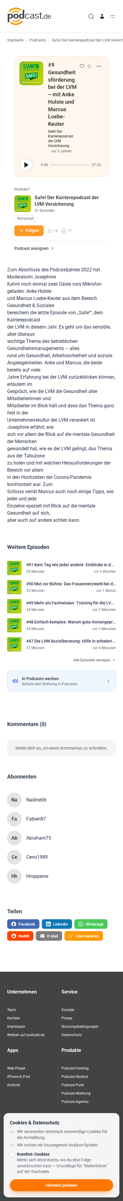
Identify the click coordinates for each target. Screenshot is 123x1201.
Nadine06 (36, 800)
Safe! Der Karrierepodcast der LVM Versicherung (60, 138)
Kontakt (67, 1010)
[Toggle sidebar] (113, 16)
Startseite (15, 40)
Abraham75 (38, 838)
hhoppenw (37, 876)
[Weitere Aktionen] (99, 66)
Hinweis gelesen (61, 1185)
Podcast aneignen (31, 248)
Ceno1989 (37, 857)
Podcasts (38, 40)
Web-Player (16, 1068)
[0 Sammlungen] (89, 66)
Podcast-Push (72, 1085)
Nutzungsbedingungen (80, 1026)
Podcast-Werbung (75, 1093)
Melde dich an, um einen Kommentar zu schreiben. (62, 748)
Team (11, 1010)
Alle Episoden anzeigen (91, 660)
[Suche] (91, 16)
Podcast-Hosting (75, 1068)
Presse (66, 1018)
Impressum (16, 1026)
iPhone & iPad (18, 1077)
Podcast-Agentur (75, 1102)
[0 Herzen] (82, 66)
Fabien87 (36, 819)
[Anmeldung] (102, 16)
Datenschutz (71, 1035)
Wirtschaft (25, 218)
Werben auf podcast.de (25, 1035)
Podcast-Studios (74, 1077)
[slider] (69, 165)
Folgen (32, 230)
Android (13, 1085)
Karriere (13, 1018)
